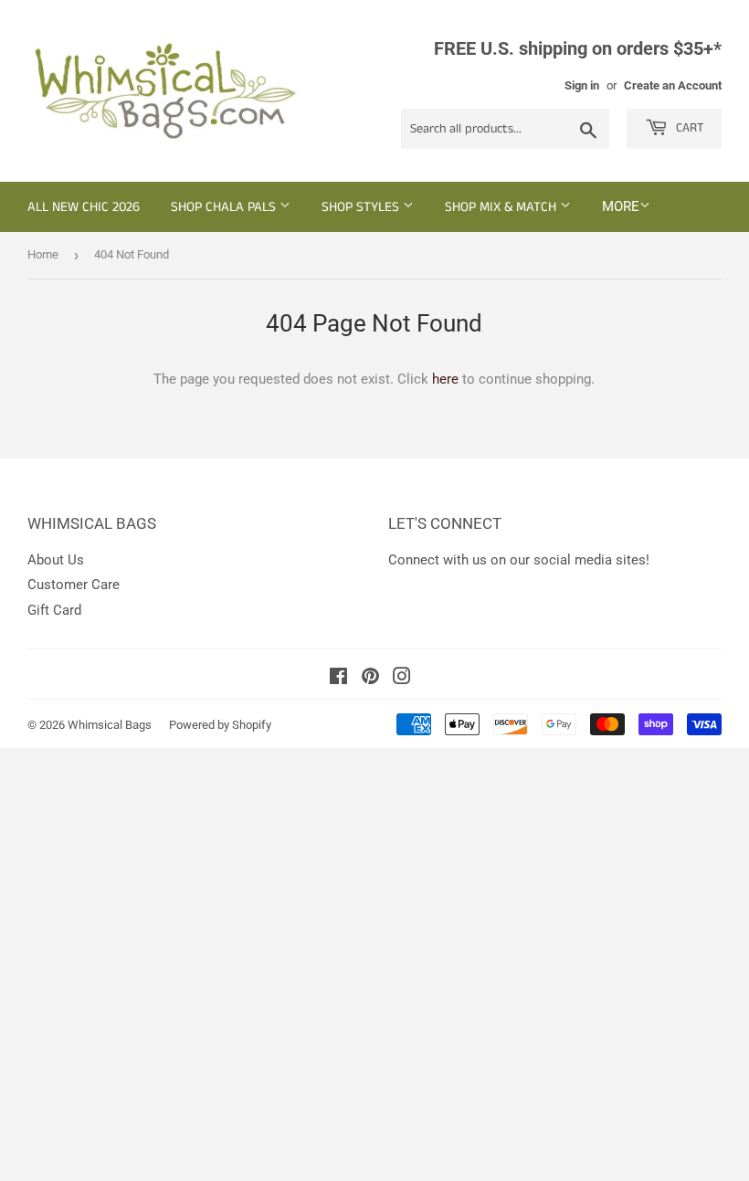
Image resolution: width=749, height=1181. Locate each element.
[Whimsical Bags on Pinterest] (370, 678)
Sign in (581, 85)
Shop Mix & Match (502, 206)
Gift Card (54, 610)
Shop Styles (362, 206)
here (445, 379)
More (620, 206)
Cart (687, 128)
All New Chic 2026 (83, 206)
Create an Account (673, 85)
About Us (55, 560)
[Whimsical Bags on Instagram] (402, 678)
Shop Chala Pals (225, 206)
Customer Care (73, 584)
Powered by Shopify (220, 725)
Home (42, 254)
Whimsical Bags (110, 725)
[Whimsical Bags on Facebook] (338, 678)
